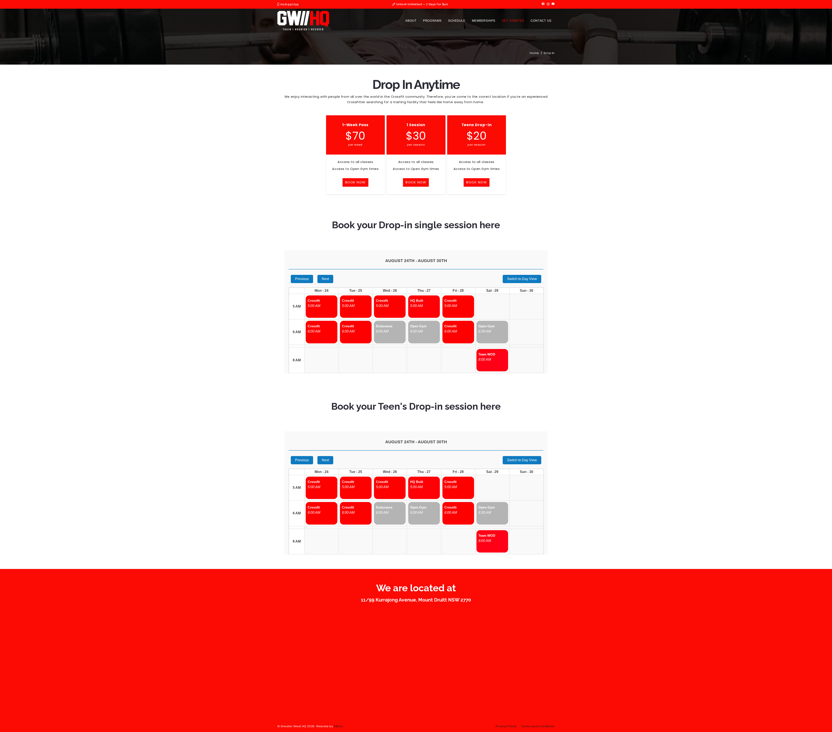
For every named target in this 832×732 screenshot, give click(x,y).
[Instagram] (548, 4)
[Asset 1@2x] (303, 20)
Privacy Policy (506, 726)
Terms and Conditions (538, 726)
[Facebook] (543, 4)
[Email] (553, 4)
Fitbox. (338, 726)
